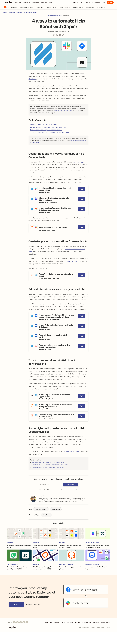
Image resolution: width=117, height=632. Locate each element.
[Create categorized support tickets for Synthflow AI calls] (97, 534)
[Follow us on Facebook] (14, 622)
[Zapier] (7, 2)
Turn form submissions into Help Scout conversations (49, 132)
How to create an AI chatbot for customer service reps (50, 465)
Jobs (71, 622)
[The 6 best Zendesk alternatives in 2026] (45, 534)
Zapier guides (101, 7)
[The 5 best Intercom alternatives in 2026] (19, 534)
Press (67, 622)
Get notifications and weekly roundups (44, 124)
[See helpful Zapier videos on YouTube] (23, 622)
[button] (70, 484)
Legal (102, 627)
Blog (7, 7)
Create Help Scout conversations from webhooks (48, 127)
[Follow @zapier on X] (20, 622)
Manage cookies (95, 627)
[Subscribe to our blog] (27, 622)
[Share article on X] (54, 35)
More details (33, 186)
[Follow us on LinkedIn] (17, 622)
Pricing (46, 622)
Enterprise (77, 622)
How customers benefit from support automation (48, 467)
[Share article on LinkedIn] (57, 35)
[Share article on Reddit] (60, 35)
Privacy (108, 627)
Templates (85, 622)
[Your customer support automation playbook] (71, 556)
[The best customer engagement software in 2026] (71, 534)
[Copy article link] (63, 35)
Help (51, 622)
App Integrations (94, 622)
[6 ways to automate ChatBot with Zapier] (97, 556)
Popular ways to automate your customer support (48, 462)
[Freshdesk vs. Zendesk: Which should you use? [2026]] (19, 556)
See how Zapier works (34, 604)
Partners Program (105, 622)
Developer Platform (59, 622)
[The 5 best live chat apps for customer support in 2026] (45, 556)
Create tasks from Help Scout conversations (46, 130)
